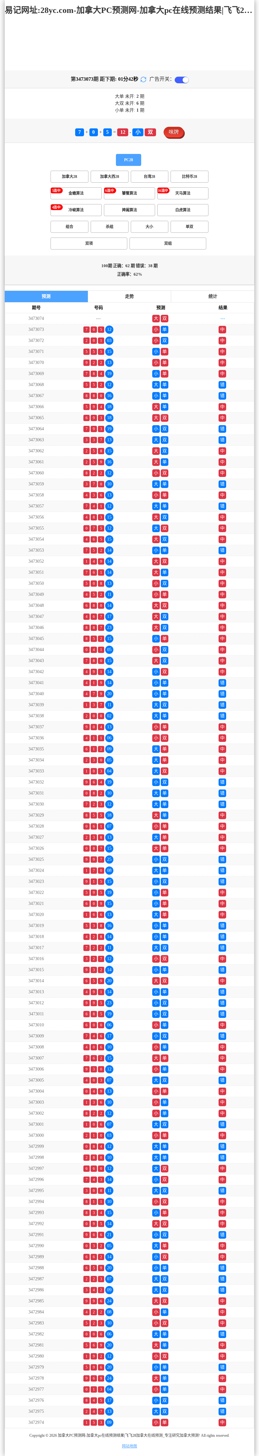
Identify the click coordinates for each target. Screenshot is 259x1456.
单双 (189, 227)
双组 (168, 243)
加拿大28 (69, 176)
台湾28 (149, 176)
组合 (69, 227)
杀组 (109, 227)
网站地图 (129, 1446)
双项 (89, 243)
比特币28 (189, 176)
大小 (149, 227)
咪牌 (174, 132)
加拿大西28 (109, 176)
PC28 (128, 160)
